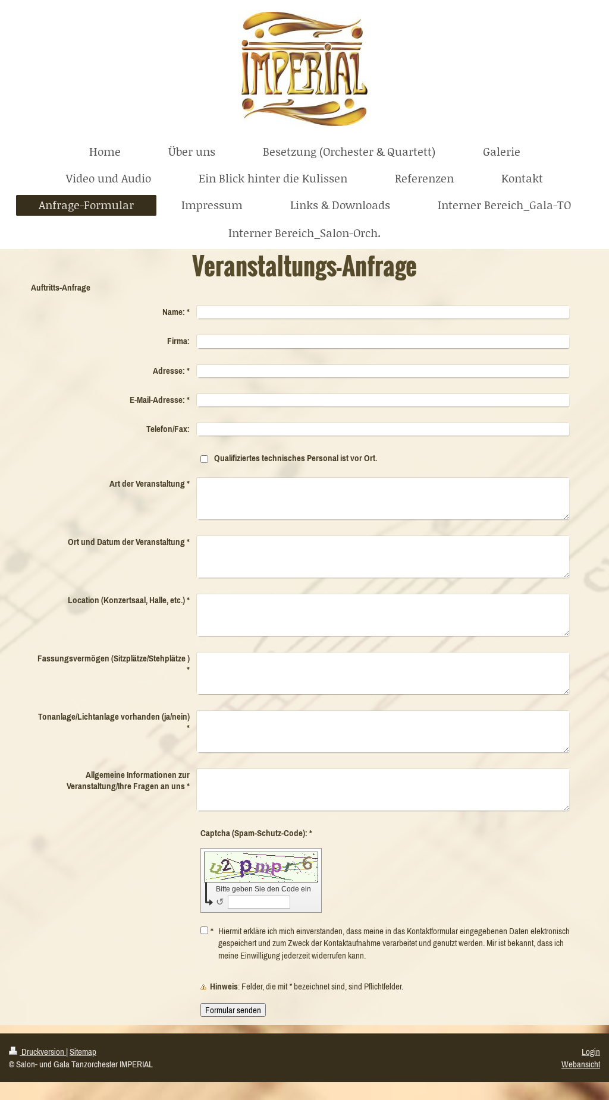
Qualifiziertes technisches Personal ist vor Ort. (295, 458)
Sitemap (83, 1052)
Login (591, 1052)
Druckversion (43, 1052)
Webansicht (580, 1064)
